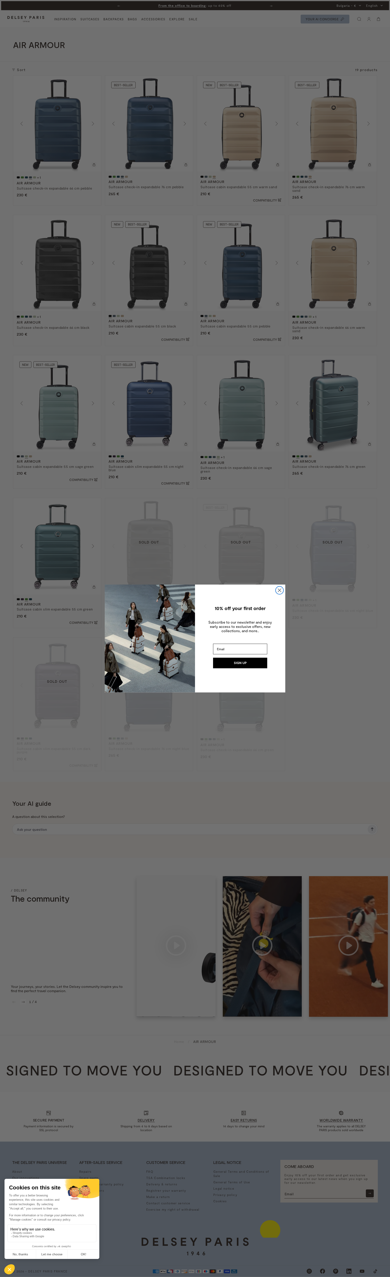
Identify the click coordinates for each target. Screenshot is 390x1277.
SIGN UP (240, 663)
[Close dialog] (279, 590)
